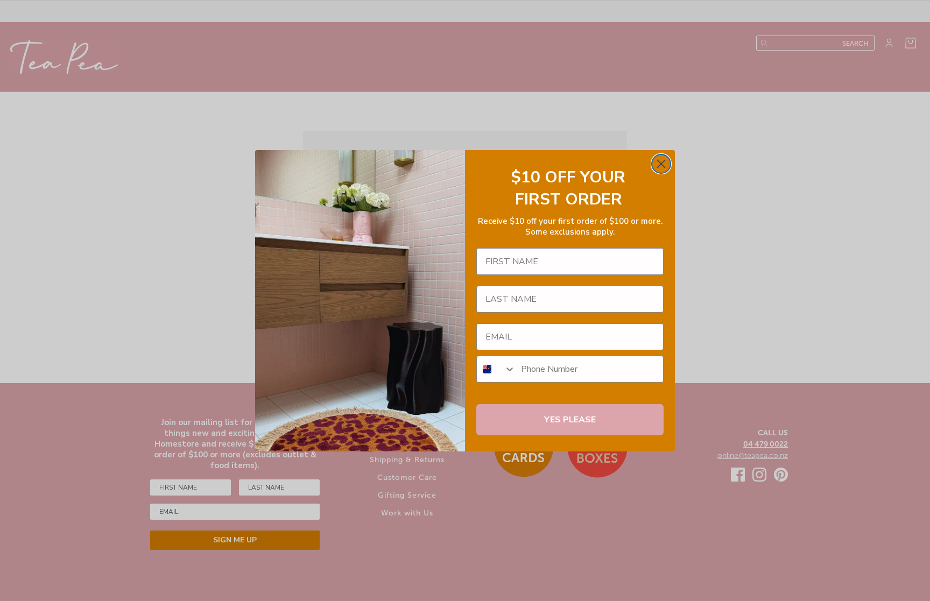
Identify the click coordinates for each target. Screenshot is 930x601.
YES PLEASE (570, 420)
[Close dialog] (661, 163)
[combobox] (496, 369)
